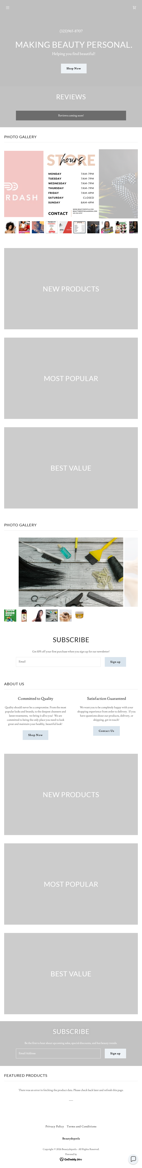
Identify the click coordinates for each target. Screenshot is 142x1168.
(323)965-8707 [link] (71, 31)
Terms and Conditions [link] (81, 1126)
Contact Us (106, 731)
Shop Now (73, 68)
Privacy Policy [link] (55, 1126)
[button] (19, 7)
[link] (134, 7)
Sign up (115, 662)
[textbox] (58, 662)
